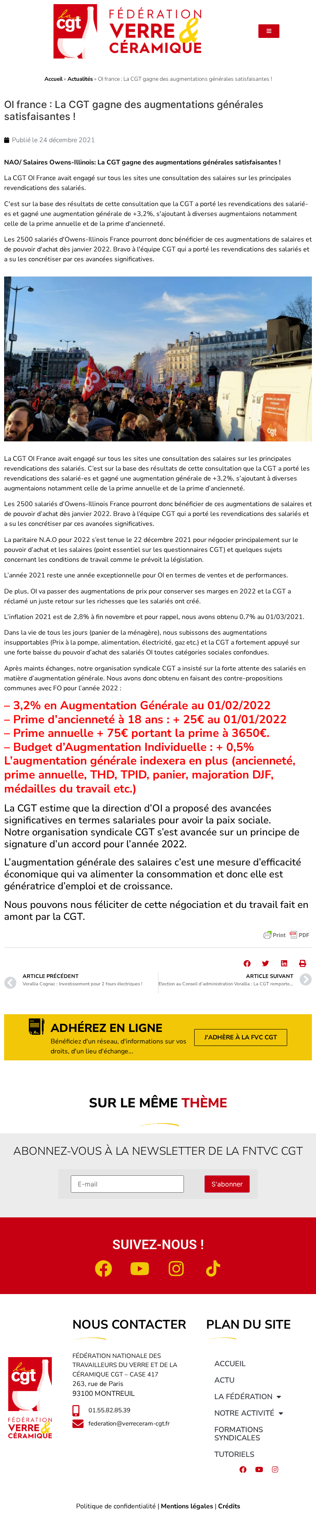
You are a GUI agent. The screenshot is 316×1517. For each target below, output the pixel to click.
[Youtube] (140, 1268)
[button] (247, 963)
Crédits (229, 1506)
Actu (224, 1380)
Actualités (80, 79)
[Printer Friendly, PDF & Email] (286, 935)
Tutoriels (234, 1454)
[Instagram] (176, 1268)
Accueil (53, 79)
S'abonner (227, 1184)
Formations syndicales (238, 1434)
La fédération (243, 1397)
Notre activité (244, 1413)
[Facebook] (103, 1268)
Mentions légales (187, 1506)
